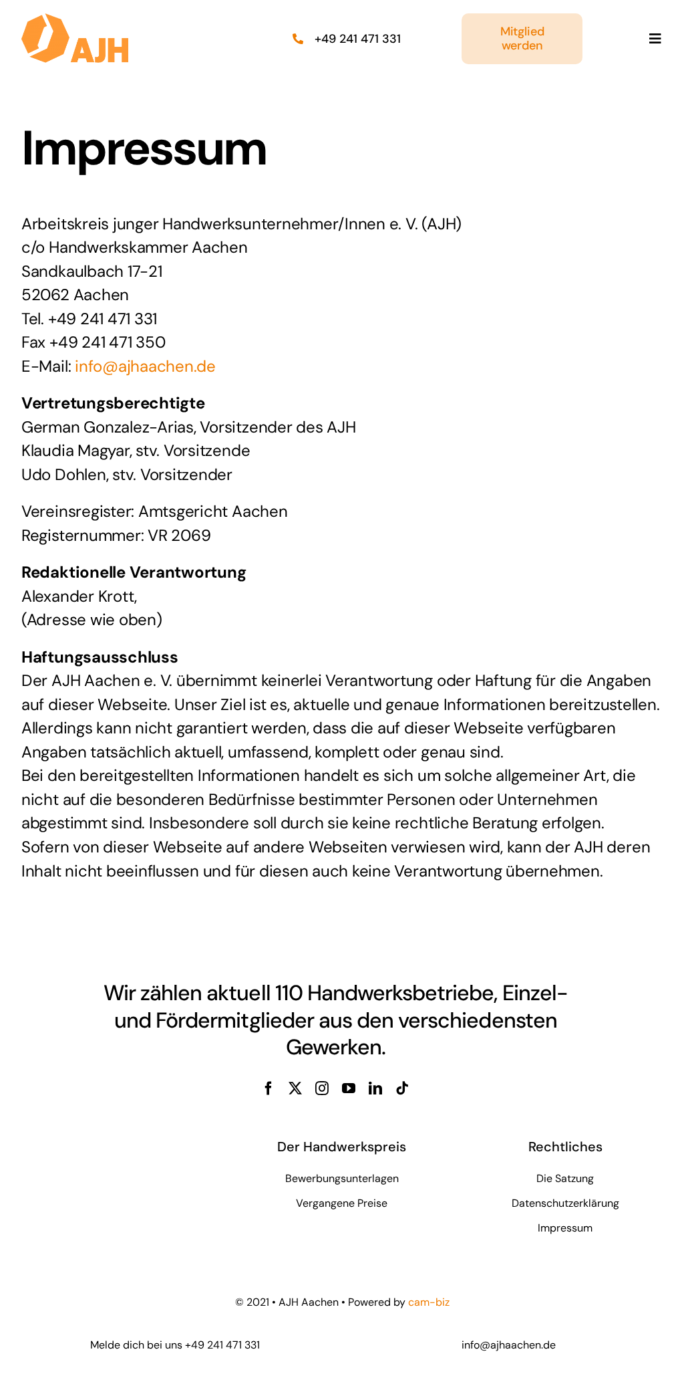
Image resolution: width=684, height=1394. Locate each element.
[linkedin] (375, 1088)
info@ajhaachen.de (145, 366)
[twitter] (295, 1088)
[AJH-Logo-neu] (74, 20)
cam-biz (429, 1302)
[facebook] (268, 1088)
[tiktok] (402, 1088)
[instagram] (322, 1088)
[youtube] (348, 1088)
